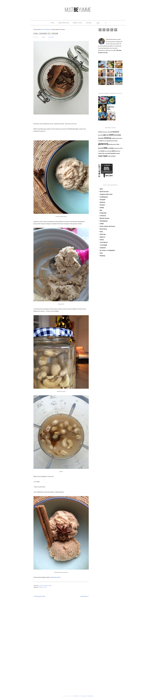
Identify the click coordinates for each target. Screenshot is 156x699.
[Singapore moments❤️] (110, 73)
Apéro (101, 189)
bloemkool (116, 132)
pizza (106, 151)
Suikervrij (102, 237)
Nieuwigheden (104, 221)
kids (105, 148)
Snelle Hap (103, 234)
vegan (100, 156)
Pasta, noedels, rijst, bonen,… (108, 226)
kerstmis (100, 148)
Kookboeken (103, 213)
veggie (105, 156)
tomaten (112, 153)
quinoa (113, 151)
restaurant (118, 151)
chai (44, 587)
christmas (107, 138)
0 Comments (51, 37)
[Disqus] (61, 623)
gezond (113, 140)
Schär (103, 153)
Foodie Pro (76, 696)
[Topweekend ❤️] (110, 81)
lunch (99, 151)
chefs (111, 135)
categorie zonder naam (106, 194)
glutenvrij (103, 143)
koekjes (111, 148)
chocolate (101, 138)
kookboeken (117, 148)
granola (110, 144)
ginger (116, 140)
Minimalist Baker (56, 577)
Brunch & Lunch (104, 191)
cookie (117, 138)
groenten (114, 144)
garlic (109, 140)
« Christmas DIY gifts (39, 596)
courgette (100, 140)
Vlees (101, 253)
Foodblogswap (104, 197)
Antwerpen (105, 132)
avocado (110, 132)
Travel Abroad (104, 242)
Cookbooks (113, 138)
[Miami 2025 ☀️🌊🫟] (119, 81)
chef (107, 135)
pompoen (109, 151)
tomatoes (117, 153)
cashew (40, 587)
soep (106, 153)
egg (107, 140)
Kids (101, 210)
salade (99, 153)
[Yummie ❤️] (102, 81)
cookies (120, 138)
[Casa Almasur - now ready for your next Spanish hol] (119, 64)
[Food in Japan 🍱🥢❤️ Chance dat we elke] (110, 64)
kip (108, 148)
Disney (104, 140)
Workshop (102, 255)
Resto (101, 231)
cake (104, 135)
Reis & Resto (103, 229)
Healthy (102, 207)
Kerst (118, 144)
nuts (46, 587)
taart (108, 153)
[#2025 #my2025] (119, 73)
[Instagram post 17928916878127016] (102, 64)
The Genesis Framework (86, 696)
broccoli (100, 135)
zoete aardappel (111, 156)
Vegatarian (103, 247)
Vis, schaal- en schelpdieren (107, 250)
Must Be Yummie (78, 10)
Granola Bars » (85, 596)
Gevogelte (102, 199)
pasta (102, 151)
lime (121, 148)
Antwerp (100, 132)
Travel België (103, 245)
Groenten (102, 205)
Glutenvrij (41, 585)
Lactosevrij (46, 585)
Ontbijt (102, 223)
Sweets (50, 585)
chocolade (117, 135)
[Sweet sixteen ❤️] (102, 73)
